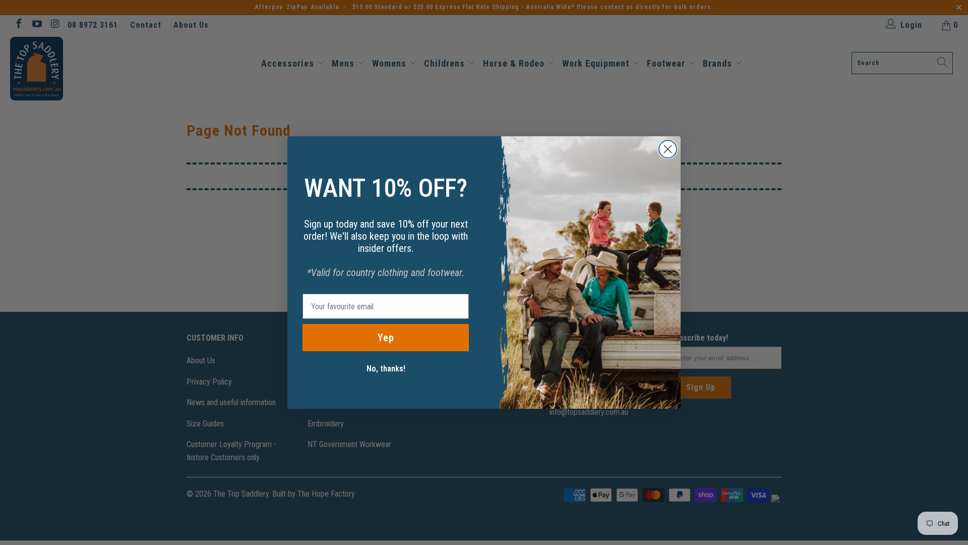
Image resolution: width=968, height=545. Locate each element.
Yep (386, 338)
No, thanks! (386, 368)
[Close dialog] (668, 149)
